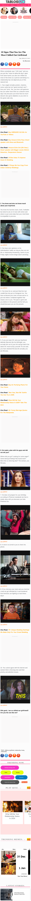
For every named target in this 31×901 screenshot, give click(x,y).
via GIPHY (3, 127)
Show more (24, 782)
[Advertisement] (15, 35)
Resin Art (6, 5)
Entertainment (21, 5)
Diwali (6, 772)
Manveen (27, 61)
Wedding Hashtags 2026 (10, 767)
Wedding (3, 17)
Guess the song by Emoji (10, 782)
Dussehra (21, 777)
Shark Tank (12, 17)
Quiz (12, 5)
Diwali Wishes (7, 777)
